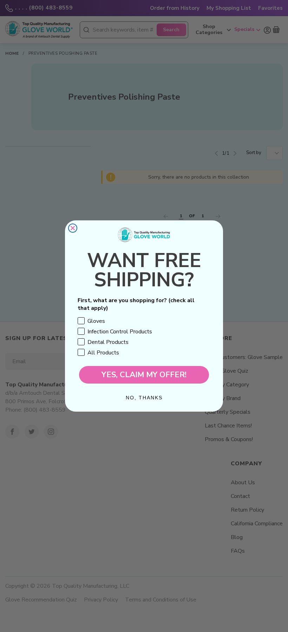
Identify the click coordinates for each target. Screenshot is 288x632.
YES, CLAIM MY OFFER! (144, 375)
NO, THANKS (144, 397)
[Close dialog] (72, 228)
